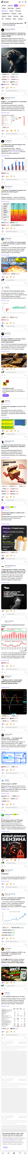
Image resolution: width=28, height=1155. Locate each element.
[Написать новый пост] (14, 1153)
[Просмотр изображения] (14, 60)
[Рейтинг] (19, 1)
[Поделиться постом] (4, 136)
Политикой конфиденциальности (10, 1139)
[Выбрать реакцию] (14, 88)
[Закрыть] (25, 23)
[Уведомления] (25, 2)
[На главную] (3, 1153)
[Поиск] (22, 1)
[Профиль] (25, 1153)
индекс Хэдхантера (14, 151)
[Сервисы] (8, 1153)
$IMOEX (7, 787)
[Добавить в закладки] (2, 93)
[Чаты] (19, 1153)
